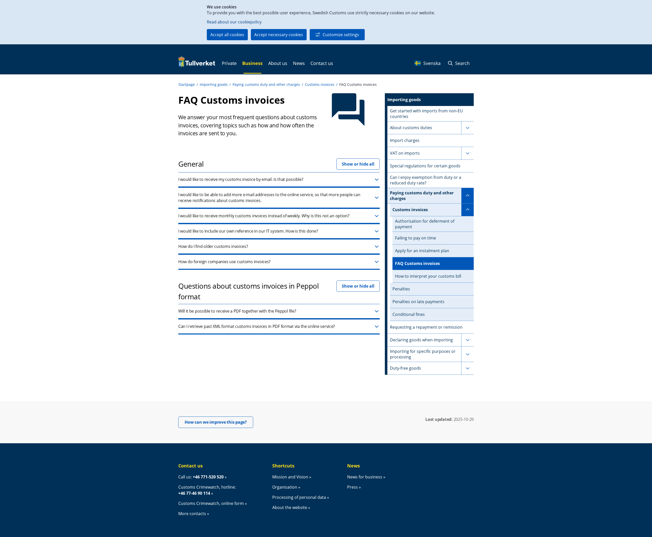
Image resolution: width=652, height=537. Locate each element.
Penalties (401, 289)
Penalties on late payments (418, 301)
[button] (279, 179)
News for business (364, 477)
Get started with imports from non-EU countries (426, 113)
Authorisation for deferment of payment (424, 224)
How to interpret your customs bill (428, 276)
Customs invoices (319, 84)
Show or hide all (358, 164)
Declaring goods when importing (421, 340)
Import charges (404, 140)
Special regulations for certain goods (425, 166)
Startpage (186, 84)
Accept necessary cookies (278, 34)
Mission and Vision (290, 477)
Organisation (284, 487)
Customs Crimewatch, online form (211, 503)
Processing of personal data (299, 497)
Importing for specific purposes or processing (423, 354)
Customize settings (341, 34)
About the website (289, 507)
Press (352, 487)
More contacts (192, 513)
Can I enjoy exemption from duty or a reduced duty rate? (425, 180)
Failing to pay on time (415, 238)
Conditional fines (408, 314)
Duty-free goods (405, 368)
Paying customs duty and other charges (266, 84)
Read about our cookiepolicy (234, 22)
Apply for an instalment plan (422, 250)
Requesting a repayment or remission (426, 327)
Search (462, 63)
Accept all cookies (227, 34)
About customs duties (411, 127)
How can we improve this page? (219, 422)
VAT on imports (405, 153)
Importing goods (214, 84)
